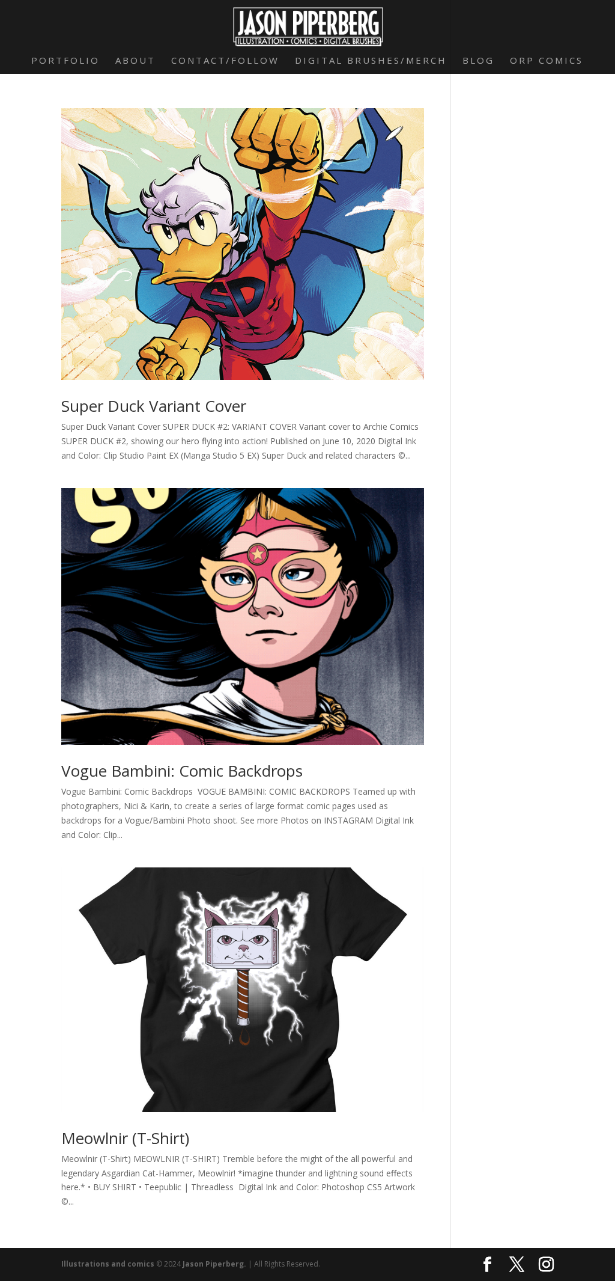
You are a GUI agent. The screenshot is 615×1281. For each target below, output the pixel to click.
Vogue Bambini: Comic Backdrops (182, 770)
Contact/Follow (225, 61)
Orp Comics (546, 61)
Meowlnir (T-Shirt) (125, 1138)
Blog (478, 61)
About (135, 61)
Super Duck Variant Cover (153, 406)
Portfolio (65, 61)
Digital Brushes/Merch (371, 61)
